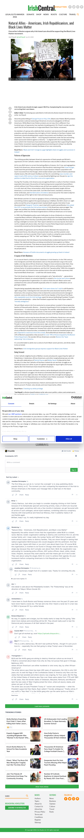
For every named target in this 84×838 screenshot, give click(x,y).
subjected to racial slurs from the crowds (31, 332)
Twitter (32, 394)
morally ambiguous (21, 301)
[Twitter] (73, 7)
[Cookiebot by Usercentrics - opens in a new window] (73, 397)
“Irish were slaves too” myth (52, 288)
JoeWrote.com (43, 394)
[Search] (78, 14)
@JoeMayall (21, 37)
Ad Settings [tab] (52, 403)
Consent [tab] (11, 403)
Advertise (38, 809)
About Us (38, 804)
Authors (38, 798)
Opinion (52, 804)
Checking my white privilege (33, 388)
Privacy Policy (40, 812)
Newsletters (60, 7)
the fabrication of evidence (39, 193)
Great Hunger (69, 167)
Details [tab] (31, 403)
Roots (51, 812)
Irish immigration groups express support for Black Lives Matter (45, 349)
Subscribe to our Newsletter (17, 808)
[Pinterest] (81, 7)
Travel (51, 809)
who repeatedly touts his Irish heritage (27, 297)
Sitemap (38, 822)
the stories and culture (62, 278)
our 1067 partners (15, 414)
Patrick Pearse (39, 360)
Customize (41, 439)
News (51, 798)
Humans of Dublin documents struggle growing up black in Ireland (46, 252)
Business (52, 801)
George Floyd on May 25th (41, 119)
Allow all (69, 439)
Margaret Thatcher (32, 205)
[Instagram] (77, 7)
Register (38, 820)
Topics (37, 801)
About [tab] (73, 403)
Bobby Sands (52, 360)
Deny (15, 439)
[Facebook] (70, 7)
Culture (52, 806)
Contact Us (39, 806)
